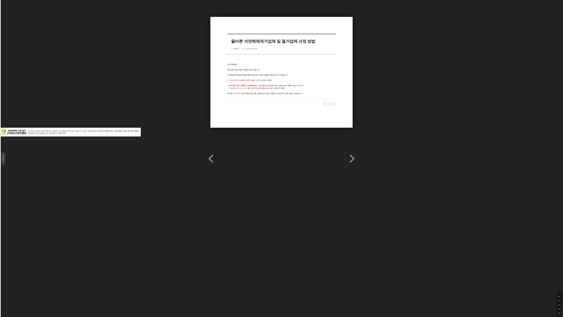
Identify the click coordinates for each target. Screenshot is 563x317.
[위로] (559, 305)
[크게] (559, 297)
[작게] (559, 301)
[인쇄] (559, 313)
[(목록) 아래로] (559, 309)
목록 (3, 158)
